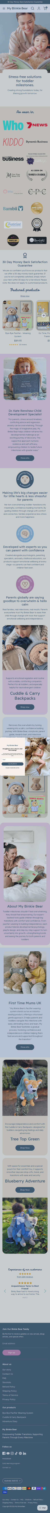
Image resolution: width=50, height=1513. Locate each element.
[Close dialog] (48, 740)
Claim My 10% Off (12, 764)
